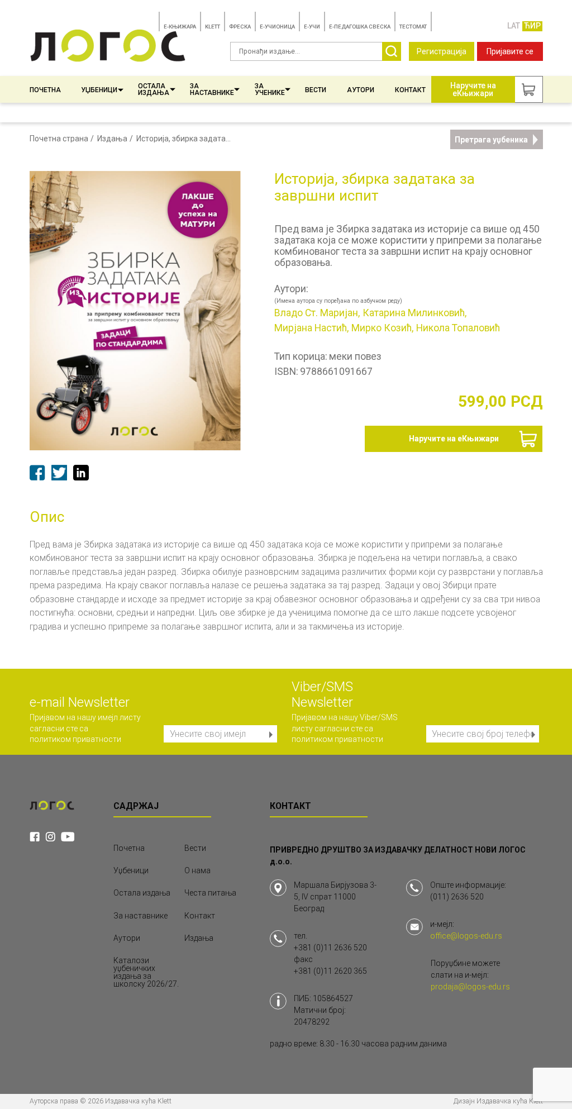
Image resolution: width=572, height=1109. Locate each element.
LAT (513, 25)
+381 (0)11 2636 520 (330, 947)
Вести (315, 90)
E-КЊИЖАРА (180, 26)
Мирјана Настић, (311, 328)
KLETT (212, 26)
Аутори (360, 90)
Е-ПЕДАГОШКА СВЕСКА (359, 26)
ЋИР (532, 25)
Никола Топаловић (458, 328)
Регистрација (441, 51)
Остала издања (153, 90)
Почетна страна (59, 138)
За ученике (270, 90)
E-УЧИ (312, 26)
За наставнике (212, 90)
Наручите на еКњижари (454, 438)
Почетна (45, 90)
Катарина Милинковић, (414, 313)
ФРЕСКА (240, 26)
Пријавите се (510, 51)
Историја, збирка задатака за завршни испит (185, 138)
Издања (112, 138)
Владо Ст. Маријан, (317, 313)
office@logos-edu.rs (466, 935)
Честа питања (210, 893)
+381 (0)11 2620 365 (330, 971)
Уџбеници (99, 90)
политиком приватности (75, 739)
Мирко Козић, (382, 328)
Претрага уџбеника (491, 139)
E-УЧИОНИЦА (277, 26)
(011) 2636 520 (457, 896)
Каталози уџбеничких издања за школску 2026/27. (146, 972)
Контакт (410, 90)
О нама (197, 870)
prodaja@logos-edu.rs (470, 986)
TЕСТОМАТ (413, 26)
